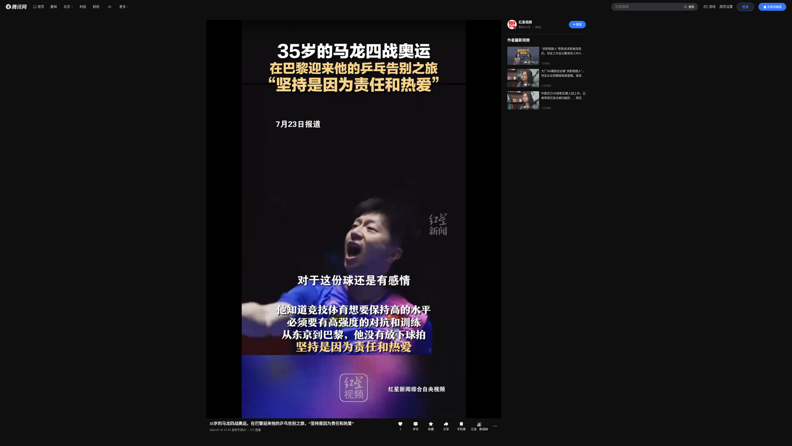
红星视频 (525, 22)
